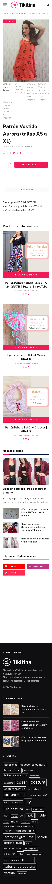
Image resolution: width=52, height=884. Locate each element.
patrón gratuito (13, 842)
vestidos (22, 873)
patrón (42, 837)
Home (5, 13)
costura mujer (15, 795)
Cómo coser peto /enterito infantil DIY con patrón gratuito (35, 512)
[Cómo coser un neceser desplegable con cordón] (11, 741)
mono (6, 822)
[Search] (47, 4)
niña (34, 821)
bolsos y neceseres (15, 775)
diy (28, 801)
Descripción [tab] (27, 190)
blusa (7, 770)
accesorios (10, 764)
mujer (15, 821)
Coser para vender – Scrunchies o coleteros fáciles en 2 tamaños (33, 527)
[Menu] (5, 4)
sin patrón (9, 853)
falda (28, 810)
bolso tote (34, 776)
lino (22, 815)
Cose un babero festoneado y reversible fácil (33, 709)
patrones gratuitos (18, 837)
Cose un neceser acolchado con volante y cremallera (34, 724)
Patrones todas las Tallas (17, 146)
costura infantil (34, 789)
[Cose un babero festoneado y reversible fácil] (11, 709)
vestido (9, 873)
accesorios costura (32, 764)
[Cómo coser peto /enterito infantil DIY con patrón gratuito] (11, 513)
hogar (6, 816)
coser (22, 782)
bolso (17, 770)
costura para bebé (38, 795)
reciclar (28, 843)
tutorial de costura (19, 866)
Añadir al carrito (31, 165)
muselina (25, 822)
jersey (14, 816)
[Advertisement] (26, 608)
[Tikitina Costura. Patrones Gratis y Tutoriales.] (26, 4)
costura (38, 782)
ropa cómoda (12, 848)
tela (20, 853)
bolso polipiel (30, 770)
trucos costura (11, 860)
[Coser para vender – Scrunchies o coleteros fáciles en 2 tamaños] (11, 527)
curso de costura (13, 802)
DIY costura (13, 809)
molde (41, 815)
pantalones (9, 826)
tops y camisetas (33, 854)
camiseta (8, 783)
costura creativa (14, 788)
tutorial (28, 860)
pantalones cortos (25, 826)
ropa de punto (30, 848)
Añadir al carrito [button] (27, 275)
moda (30, 815)
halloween (38, 809)
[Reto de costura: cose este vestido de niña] (11, 542)
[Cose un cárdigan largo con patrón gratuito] (26, 471)
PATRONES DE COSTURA (19, 831)
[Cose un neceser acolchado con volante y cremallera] (11, 725)
